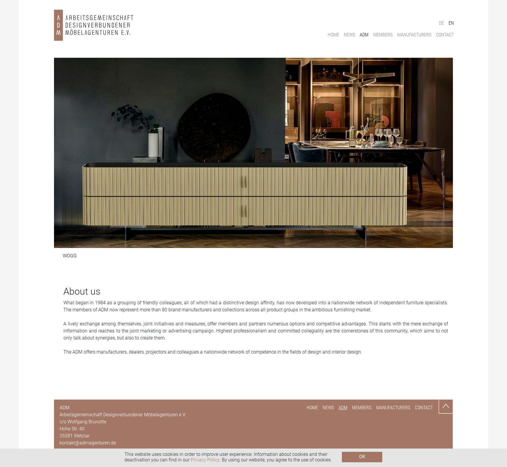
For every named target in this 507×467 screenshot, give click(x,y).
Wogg (70, 256)
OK (362, 456)
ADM (364, 35)
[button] (84, 153)
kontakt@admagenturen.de (88, 443)
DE (441, 23)
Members (383, 35)
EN (451, 23)
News (349, 35)
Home (333, 35)
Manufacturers (414, 35)
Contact (445, 35)
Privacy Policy (205, 460)
